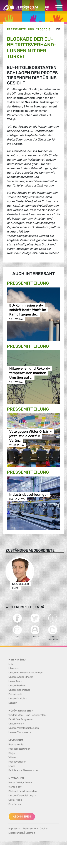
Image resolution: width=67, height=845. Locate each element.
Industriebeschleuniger (28, 494)
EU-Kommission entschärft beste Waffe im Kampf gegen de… (27, 310)
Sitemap (30, 832)
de (58, 29)
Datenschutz (30, 828)
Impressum (14, 828)
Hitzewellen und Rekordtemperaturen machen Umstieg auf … (29, 373)
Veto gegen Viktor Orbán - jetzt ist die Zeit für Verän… (30, 436)
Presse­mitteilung (20, 29)
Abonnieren (22, 816)
